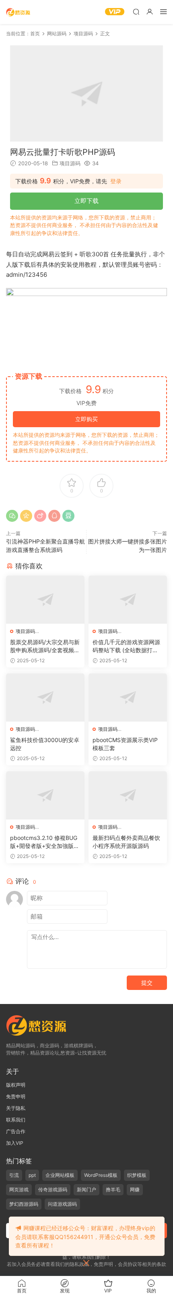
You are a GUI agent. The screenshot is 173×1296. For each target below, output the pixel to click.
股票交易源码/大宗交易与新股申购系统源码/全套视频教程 (45, 646)
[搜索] (136, 11)
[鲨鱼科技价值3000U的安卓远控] (45, 697)
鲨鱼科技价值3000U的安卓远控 (44, 743)
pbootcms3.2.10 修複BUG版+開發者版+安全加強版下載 (44, 842)
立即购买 (86, 419)
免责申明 (15, 1096)
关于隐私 (15, 1108)
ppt (32, 1175)
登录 (116, 181)
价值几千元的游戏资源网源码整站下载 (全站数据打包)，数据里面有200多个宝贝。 (127, 646)
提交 (146, 982)
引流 (14, 1175)
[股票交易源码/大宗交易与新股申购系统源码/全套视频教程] (45, 600)
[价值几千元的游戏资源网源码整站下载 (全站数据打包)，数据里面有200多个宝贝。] (128, 600)
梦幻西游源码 (23, 1204)
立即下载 (86, 201)
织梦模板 (136, 1175)
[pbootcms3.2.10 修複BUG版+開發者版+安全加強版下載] (45, 795)
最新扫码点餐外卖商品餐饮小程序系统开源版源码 (126, 841)
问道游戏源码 (62, 1204)
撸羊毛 (113, 1189)
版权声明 (15, 1085)
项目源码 (70, 163)
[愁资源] (18, 12)
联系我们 (15, 1120)
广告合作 (15, 1131)
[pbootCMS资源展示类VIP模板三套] (128, 697)
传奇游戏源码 (52, 1189)
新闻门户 (86, 1189)
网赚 (135, 1189)
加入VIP (14, 1143)
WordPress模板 (100, 1175)
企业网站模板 (59, 1175)
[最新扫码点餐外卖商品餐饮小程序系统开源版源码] (128, 795)
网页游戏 (19, 1189)
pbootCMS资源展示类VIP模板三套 (125, 743)
